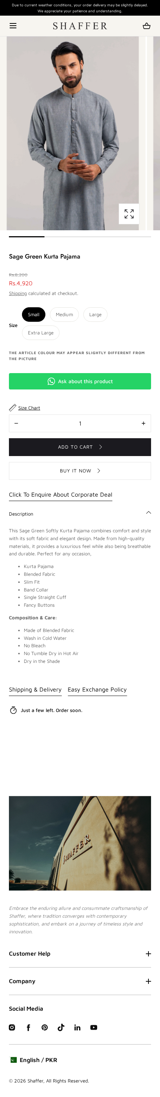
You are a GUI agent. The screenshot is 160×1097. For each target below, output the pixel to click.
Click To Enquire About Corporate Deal (60, 494)
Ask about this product (85, 381)
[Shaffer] (80, 26)
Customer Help (29, 953)
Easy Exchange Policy (97, 689)
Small (33, 314)
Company (22, 981)
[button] (13, 26)
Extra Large (41, 333)
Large (95, 314)
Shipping (18, 293)
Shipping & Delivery (35, 689)
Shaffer (35, 1081)
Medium (64, 314)
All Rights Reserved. (67, 1081)
